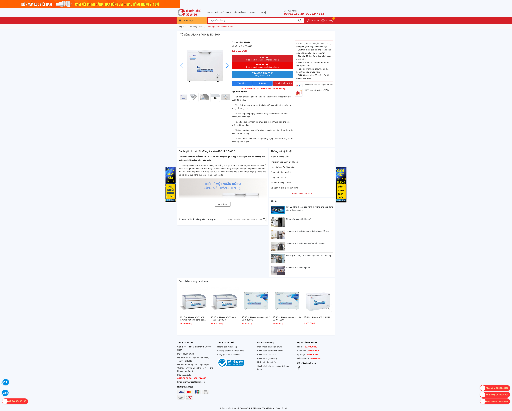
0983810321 (312, 354)
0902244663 (315, 13)
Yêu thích (241, 83)
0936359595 (313, 350)
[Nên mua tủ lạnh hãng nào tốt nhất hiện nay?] (278, 246)
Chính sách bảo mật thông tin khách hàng (273, 367)
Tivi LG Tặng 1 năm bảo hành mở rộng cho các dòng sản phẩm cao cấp (309, 208)
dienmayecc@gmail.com (194, 382)
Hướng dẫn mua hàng (227, 347)
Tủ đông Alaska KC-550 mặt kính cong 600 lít (224, 318)
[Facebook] (299, 367)
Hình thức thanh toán (266, 362)
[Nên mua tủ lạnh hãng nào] (278, 270)
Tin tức (252, 12)
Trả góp (262, 83)
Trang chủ (212, 12)
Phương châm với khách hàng (230, 350)
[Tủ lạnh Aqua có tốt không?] (278, 222)
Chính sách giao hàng (267, 358)
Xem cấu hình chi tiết (301, 193)
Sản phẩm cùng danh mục (194, 281)
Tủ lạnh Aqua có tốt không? (298, 219)
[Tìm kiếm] (300, 20)
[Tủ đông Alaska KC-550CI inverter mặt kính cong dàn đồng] (194, 300)
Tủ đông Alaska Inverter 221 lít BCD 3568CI (287, 318)
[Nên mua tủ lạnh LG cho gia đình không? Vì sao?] (278, 234)
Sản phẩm (238, 12)
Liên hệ (262, 12)
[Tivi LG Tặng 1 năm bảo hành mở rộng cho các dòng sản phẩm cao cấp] (278, 210)
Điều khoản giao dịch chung (270, 347)
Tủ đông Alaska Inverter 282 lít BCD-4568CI (256, 318)
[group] (204, 65)
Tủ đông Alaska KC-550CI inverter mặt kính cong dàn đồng (192, 318)
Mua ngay (262, 58)
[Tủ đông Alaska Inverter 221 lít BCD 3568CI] (287, 300)
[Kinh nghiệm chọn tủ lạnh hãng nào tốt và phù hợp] (278, 258)
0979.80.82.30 (294, 12)
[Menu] (180, 20)
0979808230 (311, 347)
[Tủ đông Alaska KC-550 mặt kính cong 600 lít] (225, 300)
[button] (227, 66)
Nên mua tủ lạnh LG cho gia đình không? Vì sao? (308, 231)
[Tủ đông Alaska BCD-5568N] (318, 300)
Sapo (290, 408)
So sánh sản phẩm (283, 83)
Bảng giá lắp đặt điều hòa (229, 354)
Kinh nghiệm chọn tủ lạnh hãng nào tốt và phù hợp (308, 255)
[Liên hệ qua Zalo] (5, 393)
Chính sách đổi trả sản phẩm (270, 350)
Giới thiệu (226, 12)
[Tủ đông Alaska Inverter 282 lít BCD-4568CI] (256, 300)
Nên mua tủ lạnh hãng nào (298, 267)
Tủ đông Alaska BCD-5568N (317, 317)
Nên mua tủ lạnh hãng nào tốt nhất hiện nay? (306, 243)
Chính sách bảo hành (266, 354)
